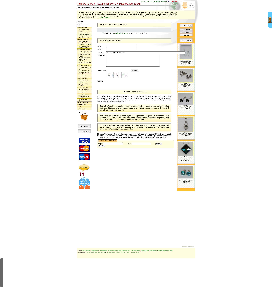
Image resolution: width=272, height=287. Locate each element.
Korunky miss (82, 109)
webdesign (184, 246)
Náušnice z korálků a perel (85, 68)
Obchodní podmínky (160, 1)
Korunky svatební (84, 89)
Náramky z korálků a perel (84, 100)
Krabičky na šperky (84, 37)
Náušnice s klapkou (84, 72)
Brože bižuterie (82, 104)
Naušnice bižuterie (126, 250)
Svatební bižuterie (84, 41)
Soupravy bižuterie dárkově (84, 30)
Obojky (81, 61)
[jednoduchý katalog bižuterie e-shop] (84, 127)
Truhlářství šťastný (135, 252)
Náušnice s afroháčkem (82, 74)
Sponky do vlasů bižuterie (83, 84)
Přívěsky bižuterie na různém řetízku (85, 58)
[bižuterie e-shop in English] (173, 1)
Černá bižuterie (83, 47)
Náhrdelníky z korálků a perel (85, 63)
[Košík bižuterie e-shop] (84, 120)
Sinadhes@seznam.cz (120, 33)
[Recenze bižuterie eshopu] (84, 188)
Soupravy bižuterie (83, 39)
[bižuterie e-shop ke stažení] (188, 9)
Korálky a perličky (84, 46)
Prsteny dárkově (83, 36)
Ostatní (79, 107)
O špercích (186, 29)
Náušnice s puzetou (84, 71)
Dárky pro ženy (82, 27)
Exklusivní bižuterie (84, 43)
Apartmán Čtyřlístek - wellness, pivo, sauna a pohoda (118, 252)
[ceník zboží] (186, 27)
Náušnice (186, 32)
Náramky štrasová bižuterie (84, 96)
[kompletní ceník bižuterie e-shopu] (84, 133)
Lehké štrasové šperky (85, 44)
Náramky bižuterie (83, 94)
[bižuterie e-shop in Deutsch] (176, 1)
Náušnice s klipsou (84, 77)
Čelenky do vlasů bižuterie (84, 91)
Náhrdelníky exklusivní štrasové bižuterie (85, 52)
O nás (143, 1)
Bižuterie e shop (94, 250)
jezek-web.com (191, 246)
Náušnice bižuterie (83, 65)
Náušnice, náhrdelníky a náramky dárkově (85, 33)
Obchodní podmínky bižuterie (114, 250)
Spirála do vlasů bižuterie (83, 81)
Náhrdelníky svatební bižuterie (85, 55)
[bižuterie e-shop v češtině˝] (169, 1)
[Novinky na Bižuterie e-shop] (186, 42)
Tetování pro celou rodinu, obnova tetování (95, 252)
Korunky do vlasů (82, 87)
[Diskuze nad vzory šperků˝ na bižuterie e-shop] (84, 175)
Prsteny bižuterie (82, 102)
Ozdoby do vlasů (82, 78)
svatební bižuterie (105, 17)
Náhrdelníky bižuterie (83, 49)
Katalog (186, 35)
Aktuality (149, 1)
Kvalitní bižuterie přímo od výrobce (165, 250)
